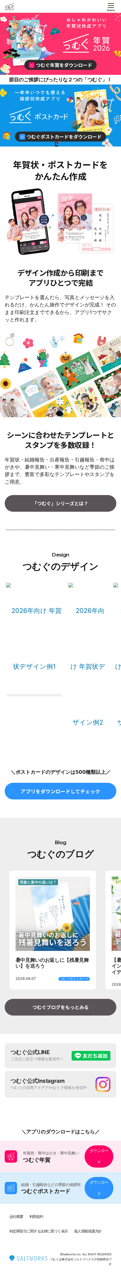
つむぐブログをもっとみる (60, 1007)
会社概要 (16, 1216)
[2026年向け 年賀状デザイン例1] (34, 638)
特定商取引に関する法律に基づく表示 (38, 1231)
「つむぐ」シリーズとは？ (60, 503)
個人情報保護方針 (88, 1231)
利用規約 (36, 1216)
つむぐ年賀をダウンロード (63, 64)
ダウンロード (99, 1156)
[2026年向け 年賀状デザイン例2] (87, 666)
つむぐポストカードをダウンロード (63, 136)
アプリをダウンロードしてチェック (60, 791)
